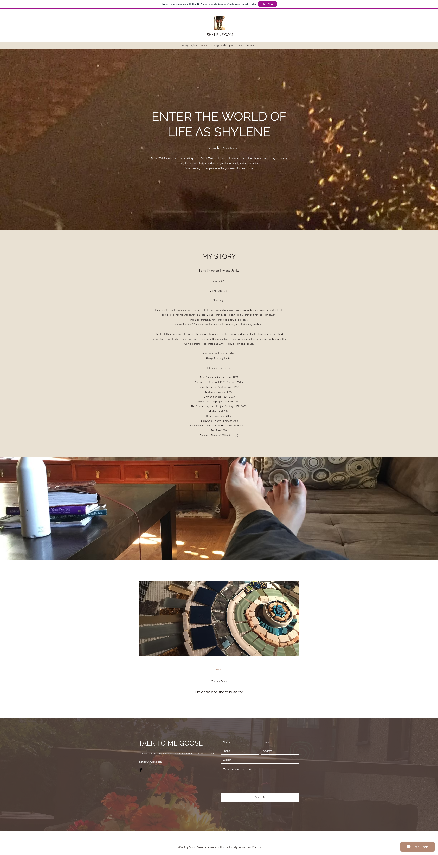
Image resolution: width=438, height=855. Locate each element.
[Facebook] (141, 770)
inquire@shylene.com (151, 761)
